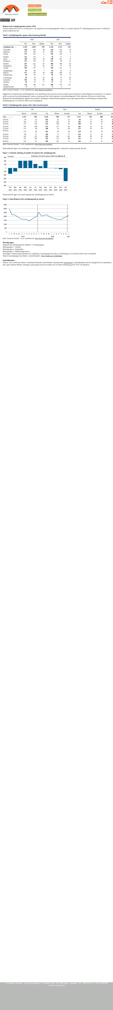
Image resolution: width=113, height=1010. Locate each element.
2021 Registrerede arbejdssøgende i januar (26, 8)
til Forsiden (34, 10)
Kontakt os (34, 5)
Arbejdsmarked (37, 14)
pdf (13, 20)
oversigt (5, 20)
